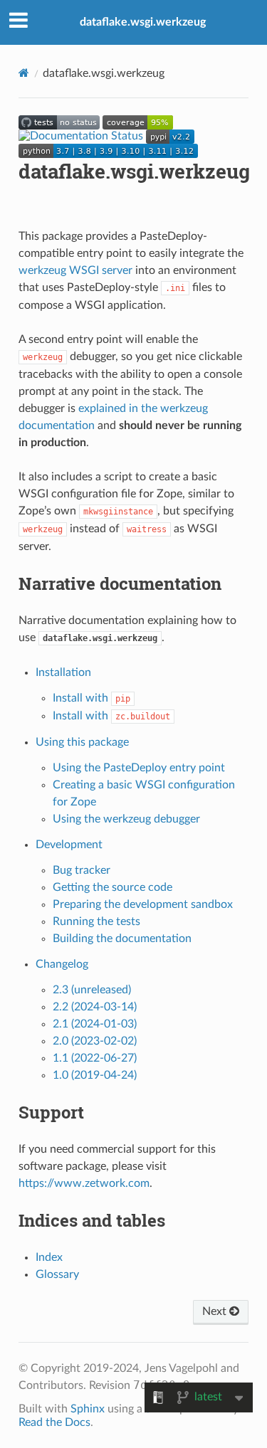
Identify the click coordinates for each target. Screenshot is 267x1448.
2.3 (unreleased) (92, 989)
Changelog (62, 964)
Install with (91, 698)
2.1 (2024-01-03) (95, 1024)
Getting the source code (112, 887)
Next (215, 1311)
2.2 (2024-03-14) (95, 1007)
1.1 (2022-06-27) (95, 1058)
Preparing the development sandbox (143, 904)
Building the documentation (122, 938)
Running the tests (96, 921)
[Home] (24, 73)
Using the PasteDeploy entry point (139, 767)
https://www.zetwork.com (84, 1183)
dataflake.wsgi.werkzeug (143, 22)
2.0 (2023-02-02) (95, 1041)
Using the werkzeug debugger (126, 819)
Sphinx (87, 1409)
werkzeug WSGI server (75, 270)
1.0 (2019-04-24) (95, 1075)
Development (69, 844)
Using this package (82, 742)
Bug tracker (81, 870)
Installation (63, 672)
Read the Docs (54, 1422)
